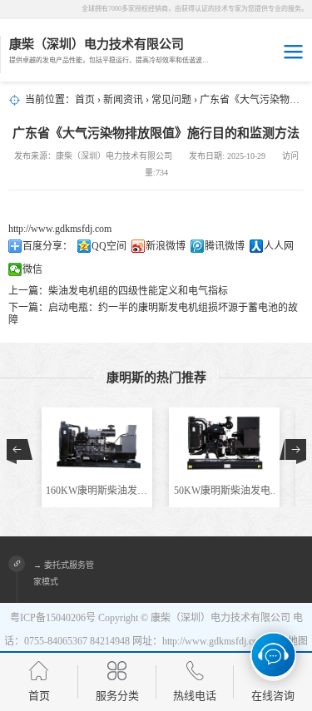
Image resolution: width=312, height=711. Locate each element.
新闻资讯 (123, 100)
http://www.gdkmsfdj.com (59, 229)
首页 (85, 100)
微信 (32, 269)
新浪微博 (166, 246)
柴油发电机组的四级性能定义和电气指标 (138, 291)
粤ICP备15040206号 (53, 618)
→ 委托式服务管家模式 (63, 573)
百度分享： (47, 246)
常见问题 (171, 100)
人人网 (279, 246)
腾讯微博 (225, 246)
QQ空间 (109, 246)
